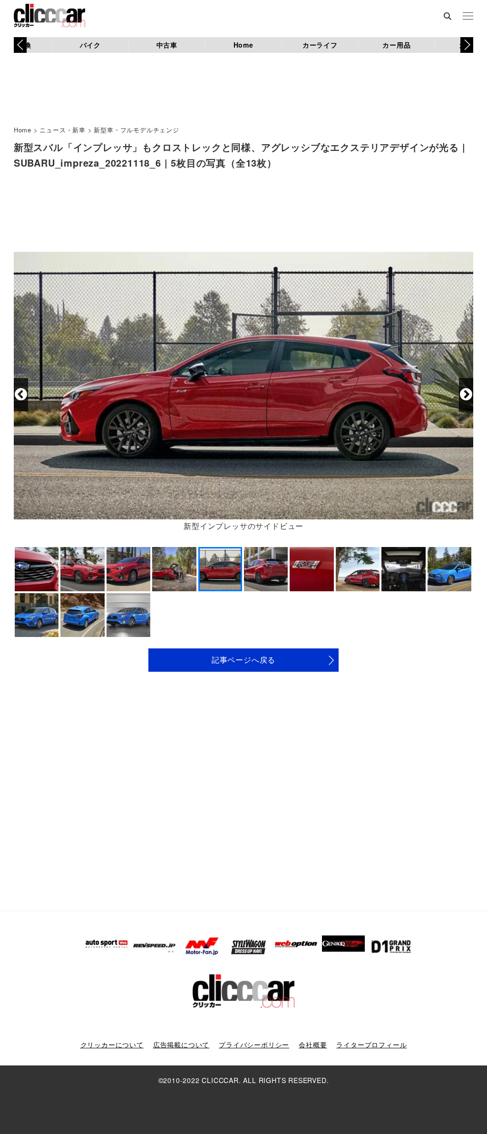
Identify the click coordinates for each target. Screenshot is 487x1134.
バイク (90, 45)
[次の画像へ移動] (466, 394)
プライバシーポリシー (254, 1044)
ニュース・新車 (62, 129)
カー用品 (396, 45)
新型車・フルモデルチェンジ (136, 129)
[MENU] (468, 16)
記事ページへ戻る (243, 659)
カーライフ (320, 45)
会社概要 (313, 1044)
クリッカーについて (112, 1044)
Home (243, 45)
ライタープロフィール (371, 1044)
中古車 (166, 45)
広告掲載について (181, 1044)
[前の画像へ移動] (21, 394)
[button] (466, 44)
